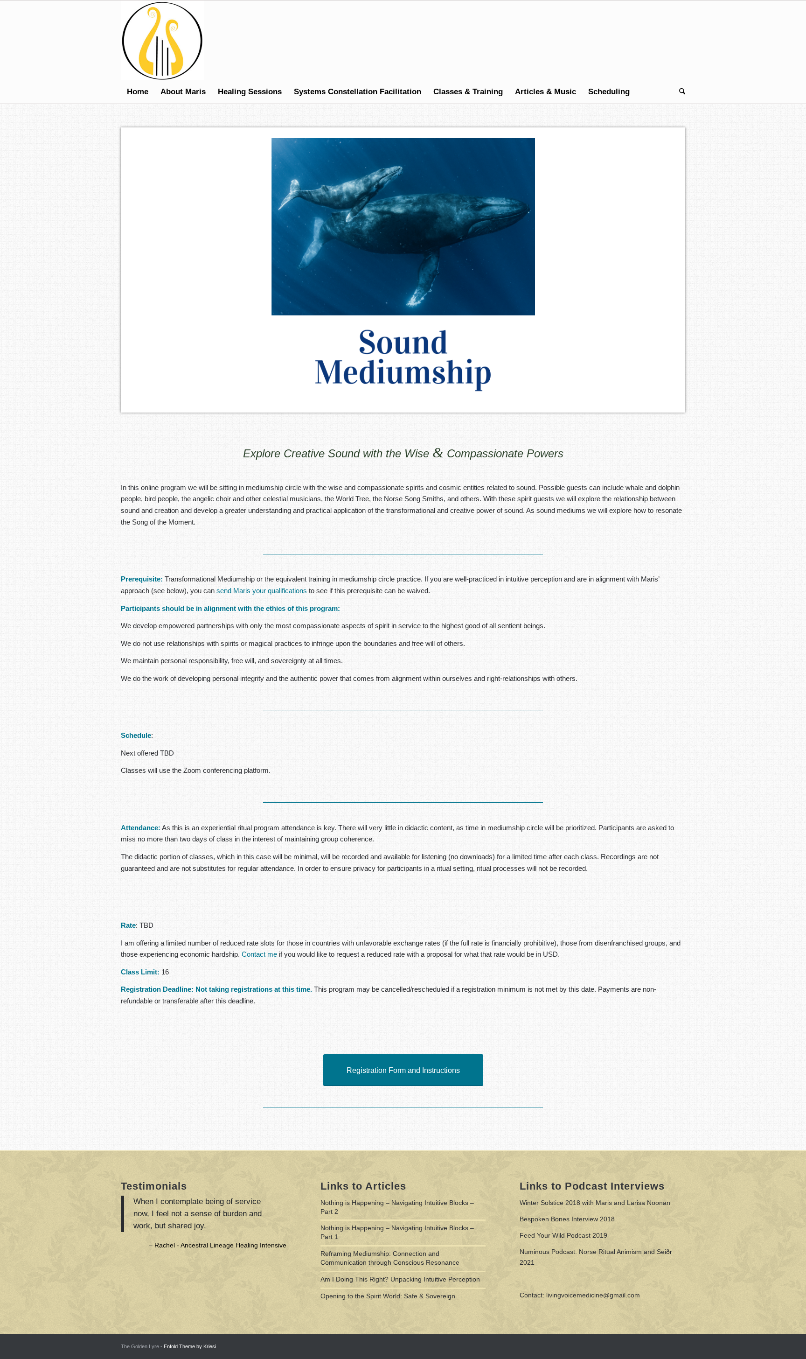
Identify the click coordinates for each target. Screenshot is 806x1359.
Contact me (259, 954)
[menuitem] (137, 92)
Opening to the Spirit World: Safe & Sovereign (387, 1296)
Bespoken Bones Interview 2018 (567, 1219)
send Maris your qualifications (261, 591)
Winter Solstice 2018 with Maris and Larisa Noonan (595, 1202)
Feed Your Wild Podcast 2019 (563, 1235)
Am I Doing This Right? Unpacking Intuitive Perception (400, 1279)
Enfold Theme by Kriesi (190, 1346)
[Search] (679, 92)
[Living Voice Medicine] (162, 40)
